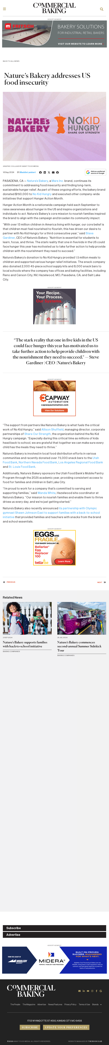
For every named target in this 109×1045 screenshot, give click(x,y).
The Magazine (28, 1005)
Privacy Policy (70, 1005)
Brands (95, 1005)
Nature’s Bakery (37, 181)
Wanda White (47, 493)
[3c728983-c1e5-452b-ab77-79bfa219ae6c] (54, 323)
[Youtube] (88, 991)
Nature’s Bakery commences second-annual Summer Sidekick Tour (79, 646)
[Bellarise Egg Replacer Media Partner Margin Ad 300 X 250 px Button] (54, 564)
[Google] (101, 991)
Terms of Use (84, 1005)
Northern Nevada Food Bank (38, 462)
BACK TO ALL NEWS (11, 61)
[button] (41, 172)
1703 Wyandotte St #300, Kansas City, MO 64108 (54, 1021)
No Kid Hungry (42, 194)
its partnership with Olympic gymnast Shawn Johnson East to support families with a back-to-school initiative (51, 513)
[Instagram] (92, 991)
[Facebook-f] (96, 991)
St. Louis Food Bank (22, 466)
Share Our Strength (37, 434)
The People (15, 1005)
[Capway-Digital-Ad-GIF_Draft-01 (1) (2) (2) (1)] (54, 415)
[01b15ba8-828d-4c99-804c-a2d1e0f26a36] (54, 46)
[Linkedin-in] (84, 991)
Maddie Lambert (28, 172)
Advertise (41, 1005)
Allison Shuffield (52, 429)
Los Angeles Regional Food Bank (80, 462)
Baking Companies (11, 651)
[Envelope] (79, 991)
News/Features (55, 1005)
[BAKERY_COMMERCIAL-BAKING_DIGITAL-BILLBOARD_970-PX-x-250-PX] (54, 972)
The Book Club (95, 1041)
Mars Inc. (58, 181)
